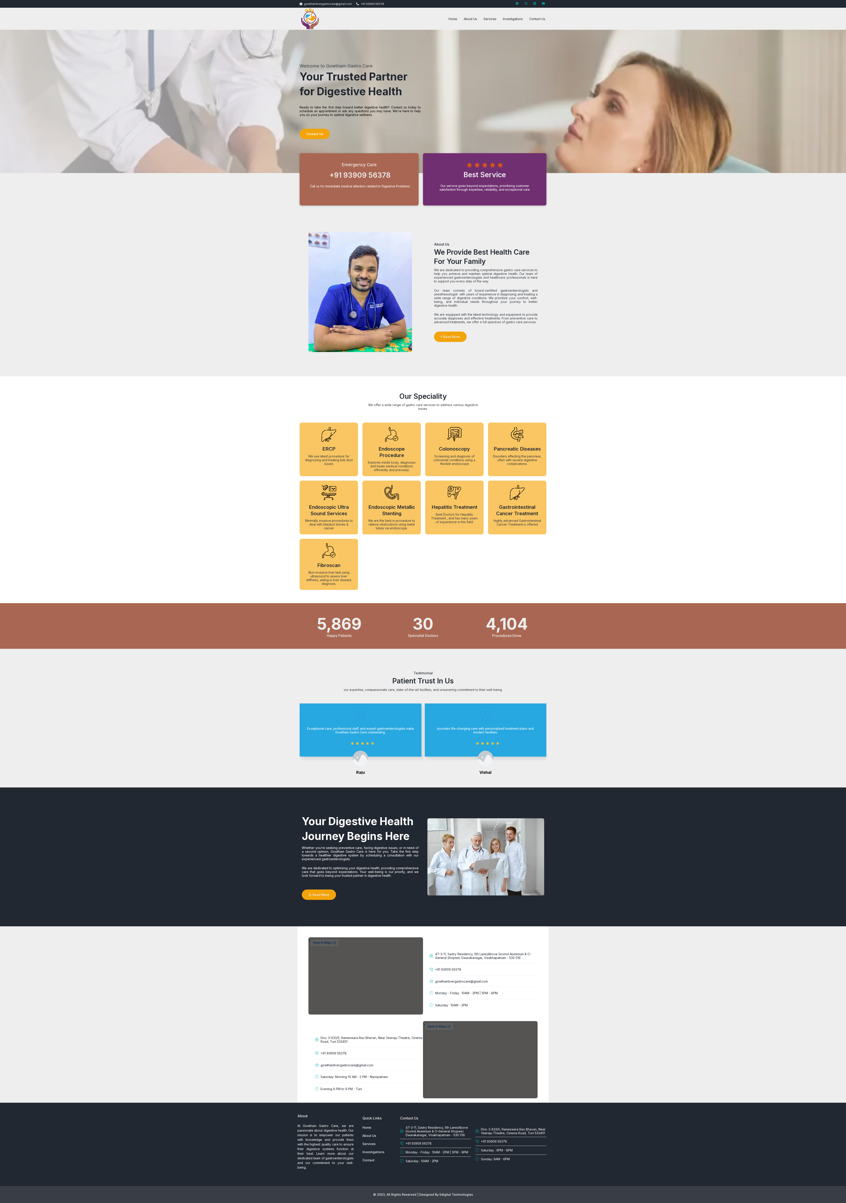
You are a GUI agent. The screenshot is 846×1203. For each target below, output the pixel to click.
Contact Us (537, 19)
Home (453, 19)
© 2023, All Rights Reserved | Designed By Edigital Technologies (423, 1194)
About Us (470, 19)
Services (490, 19)
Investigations (513, 19)
